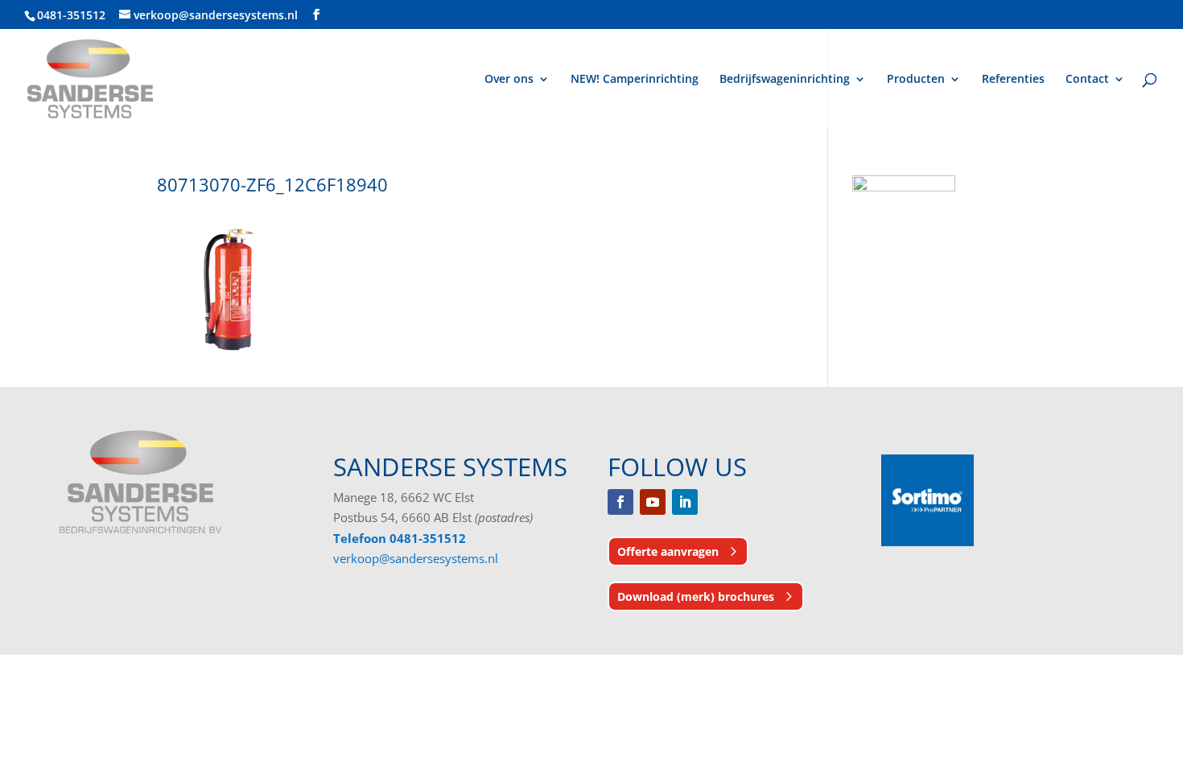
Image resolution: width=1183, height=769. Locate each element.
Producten (916, 79)
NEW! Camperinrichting (635, 79)
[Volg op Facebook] (620, 502)
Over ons (509, 79)
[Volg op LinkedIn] (685, 502)
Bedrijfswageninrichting (784, 79)
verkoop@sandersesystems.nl (415, 558)
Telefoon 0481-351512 (399, 538)
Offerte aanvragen (668, 551)
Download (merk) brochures (695, 596)
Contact (1087, 79)
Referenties (1013, 79)
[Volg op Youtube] (653, 502)
